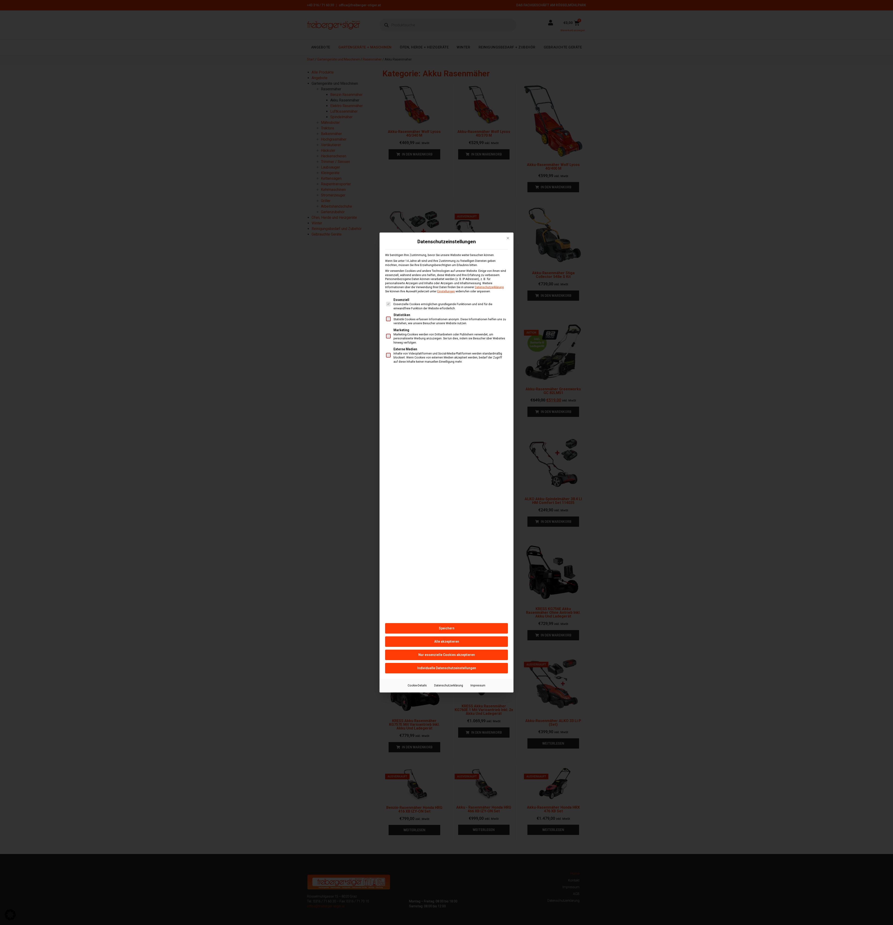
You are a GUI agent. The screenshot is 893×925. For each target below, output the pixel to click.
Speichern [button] (446, 628)
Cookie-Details (417, 685)
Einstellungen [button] (446, 291)
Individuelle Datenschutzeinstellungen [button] (446, 668)
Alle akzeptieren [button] (446, 641)
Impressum (477, 685)
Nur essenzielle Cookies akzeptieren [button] (446, 655)
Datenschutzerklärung (489, 287)
